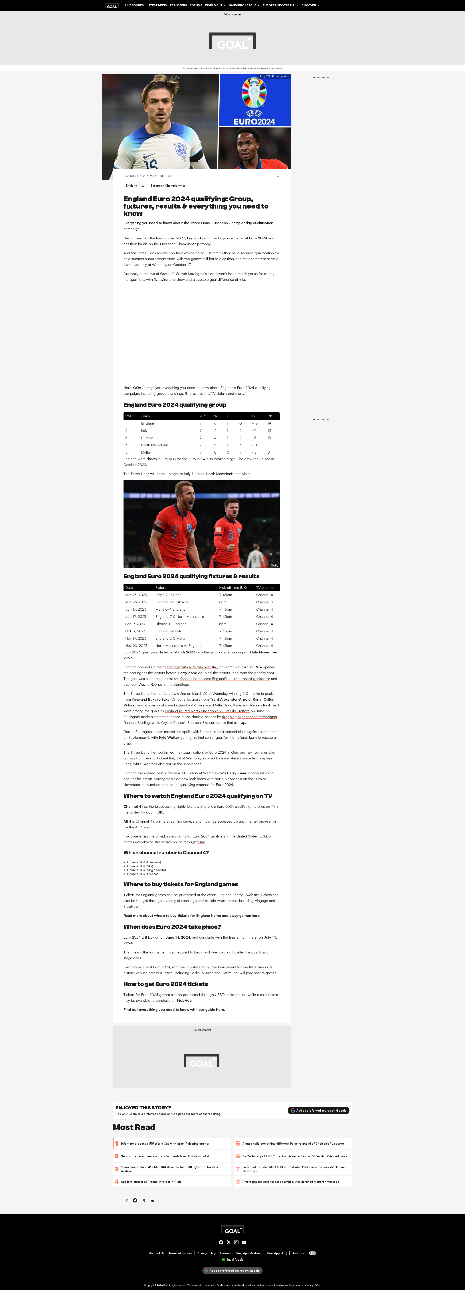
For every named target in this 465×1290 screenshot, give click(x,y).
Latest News (157, 5)
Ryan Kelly (130, 175)
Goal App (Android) (249, 1253)
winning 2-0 (238, 693)
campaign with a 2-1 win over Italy (191, 667)
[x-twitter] (229, 1242)
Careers (226, 1253)
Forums (196, 5)
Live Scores (134, 5)
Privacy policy (206, 1253)
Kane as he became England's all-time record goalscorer (225, 678)
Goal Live (298, 1253)
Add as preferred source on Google (321, 1110)
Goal (165, 1285)
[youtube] (244, 1242)
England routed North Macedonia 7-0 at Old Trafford (207, 711)
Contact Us (156, 1253)
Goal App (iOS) (277, 1253)
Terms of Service (181, 1253)
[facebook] (221, 1242)
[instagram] (236, 1242)
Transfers (178, 5)
